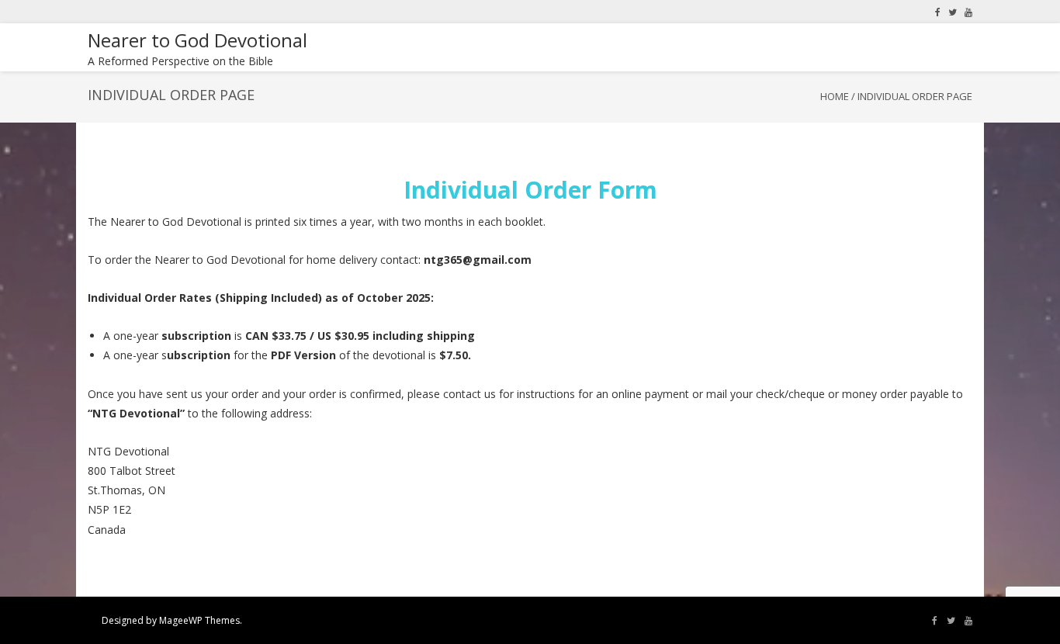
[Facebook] (937, 11)
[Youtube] (968, 11)
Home (834, 96)
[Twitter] (952, 11)
